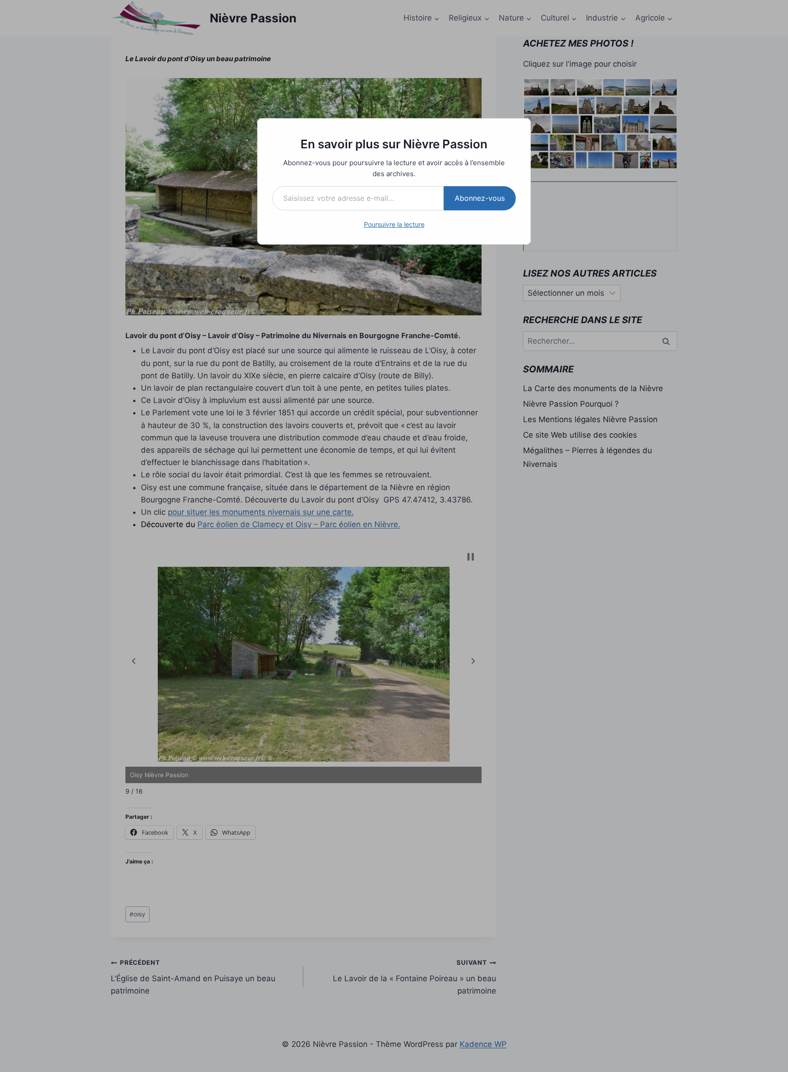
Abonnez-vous (480, 198)
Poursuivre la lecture (394, 224)
